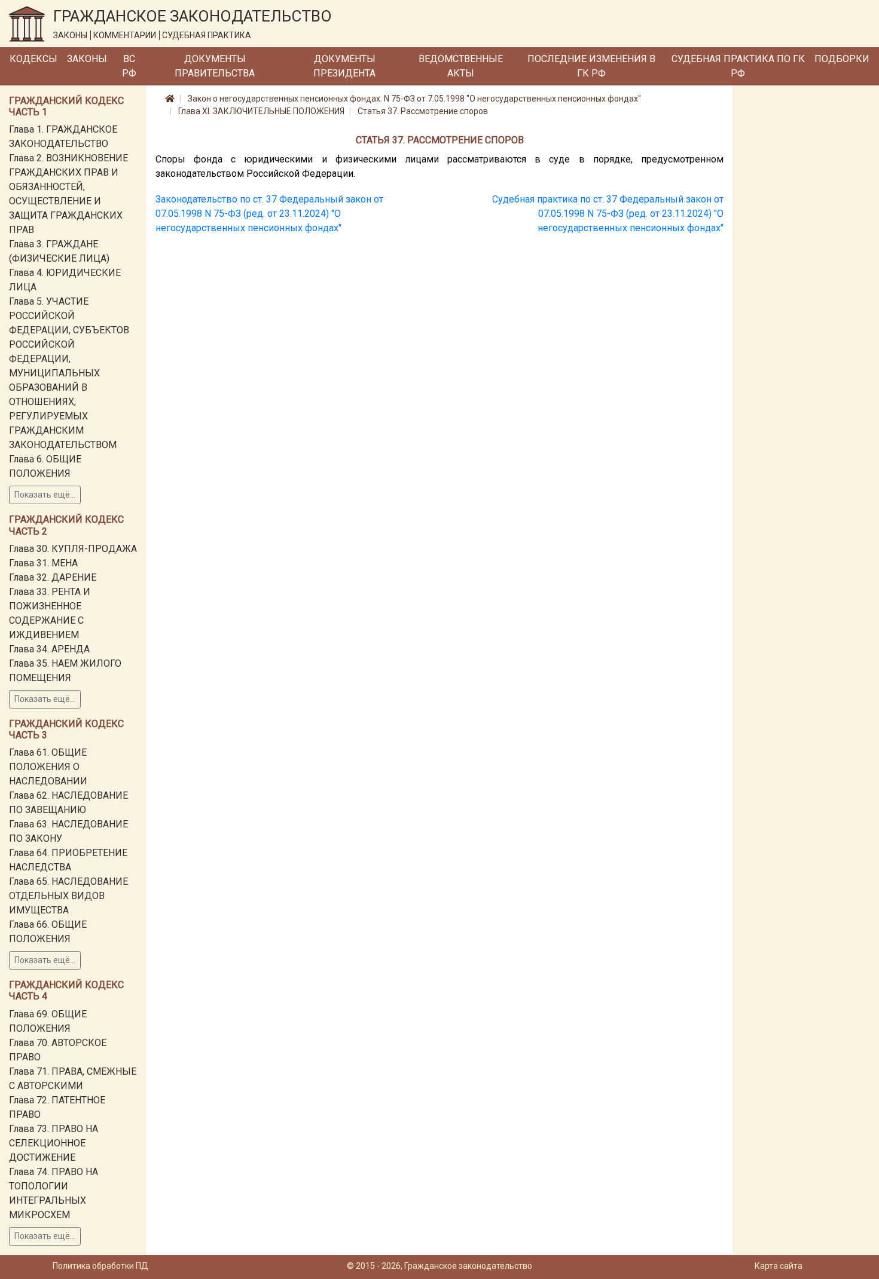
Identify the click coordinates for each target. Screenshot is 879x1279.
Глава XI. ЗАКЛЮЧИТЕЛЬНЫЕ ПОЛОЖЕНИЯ (261, 111)
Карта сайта (778, 1266)
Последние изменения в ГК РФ (591, 66)
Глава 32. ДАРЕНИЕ (52, 577)
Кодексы (33, 59)
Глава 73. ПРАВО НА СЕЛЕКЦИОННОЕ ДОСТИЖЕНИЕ (53, 1143)
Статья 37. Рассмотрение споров (423, 111)
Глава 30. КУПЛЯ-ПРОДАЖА (73, 548)
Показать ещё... (44, 494)
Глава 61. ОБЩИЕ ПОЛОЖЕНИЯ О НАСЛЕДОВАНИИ (48, 767)
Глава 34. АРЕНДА (49, 649)
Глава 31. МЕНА (43, 563)
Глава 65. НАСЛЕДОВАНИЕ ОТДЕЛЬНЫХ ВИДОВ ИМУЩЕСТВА (68, 896)
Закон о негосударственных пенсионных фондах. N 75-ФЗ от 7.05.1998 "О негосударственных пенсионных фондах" (414, 98)
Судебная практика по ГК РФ (738, 66)
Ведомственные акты (461, 66)
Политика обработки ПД (100, 1266)
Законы (87, 59)
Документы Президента (344, 66)
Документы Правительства (215, 66)
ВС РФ (129, 66)
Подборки (841, 59)
